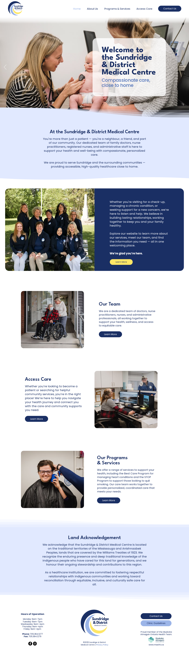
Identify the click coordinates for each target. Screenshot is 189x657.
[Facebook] (30, 644)
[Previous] (5, 67)
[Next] (184, 67)
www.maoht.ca (156, 644)
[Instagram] (35, 644)
